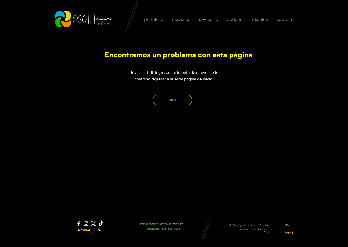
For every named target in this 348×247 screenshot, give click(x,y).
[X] (93, 223)
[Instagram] (86, 223)
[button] (154, 19)
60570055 (174, 228)
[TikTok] (101, 223)
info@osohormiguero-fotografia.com (161, 224)
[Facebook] (79, 223)
